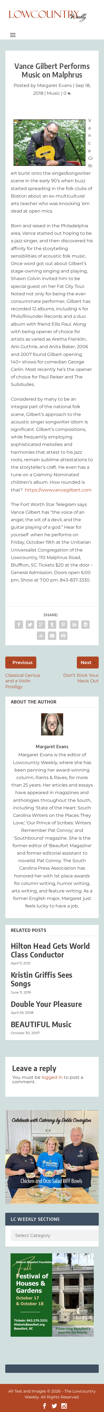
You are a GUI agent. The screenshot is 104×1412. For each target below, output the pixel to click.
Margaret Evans (54, 85)
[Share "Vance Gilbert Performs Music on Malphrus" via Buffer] (85, 624)
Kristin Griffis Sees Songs (42, 979)
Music (53, 93)
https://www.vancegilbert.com (58, 490)
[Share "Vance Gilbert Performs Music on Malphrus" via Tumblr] (52, 624)
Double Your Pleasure (46, 1004)
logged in (52, 1077)
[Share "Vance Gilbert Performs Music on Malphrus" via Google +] (41, 624)
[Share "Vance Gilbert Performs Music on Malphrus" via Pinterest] (63, 624)
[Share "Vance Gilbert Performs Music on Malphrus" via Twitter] (29, 624)
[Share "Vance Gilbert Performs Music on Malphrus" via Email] (52, 635)
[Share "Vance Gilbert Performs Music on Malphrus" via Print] (63, 635)
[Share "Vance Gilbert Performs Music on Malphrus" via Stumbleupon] (41, 635)
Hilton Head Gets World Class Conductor (50, 950)
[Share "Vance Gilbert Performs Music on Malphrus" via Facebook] (18, 624)
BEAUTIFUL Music (41, 1024)
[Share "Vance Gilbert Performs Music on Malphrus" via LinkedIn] (74, 624)
